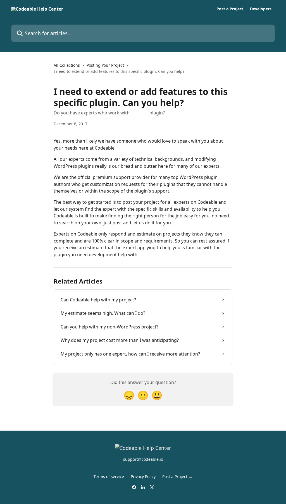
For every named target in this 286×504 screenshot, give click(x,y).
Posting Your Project (105, 65)
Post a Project (229, 9)
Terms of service (109, 476)
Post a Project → (177, 476)
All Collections (67, 65)
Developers (260, 9)
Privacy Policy (143, 476)
